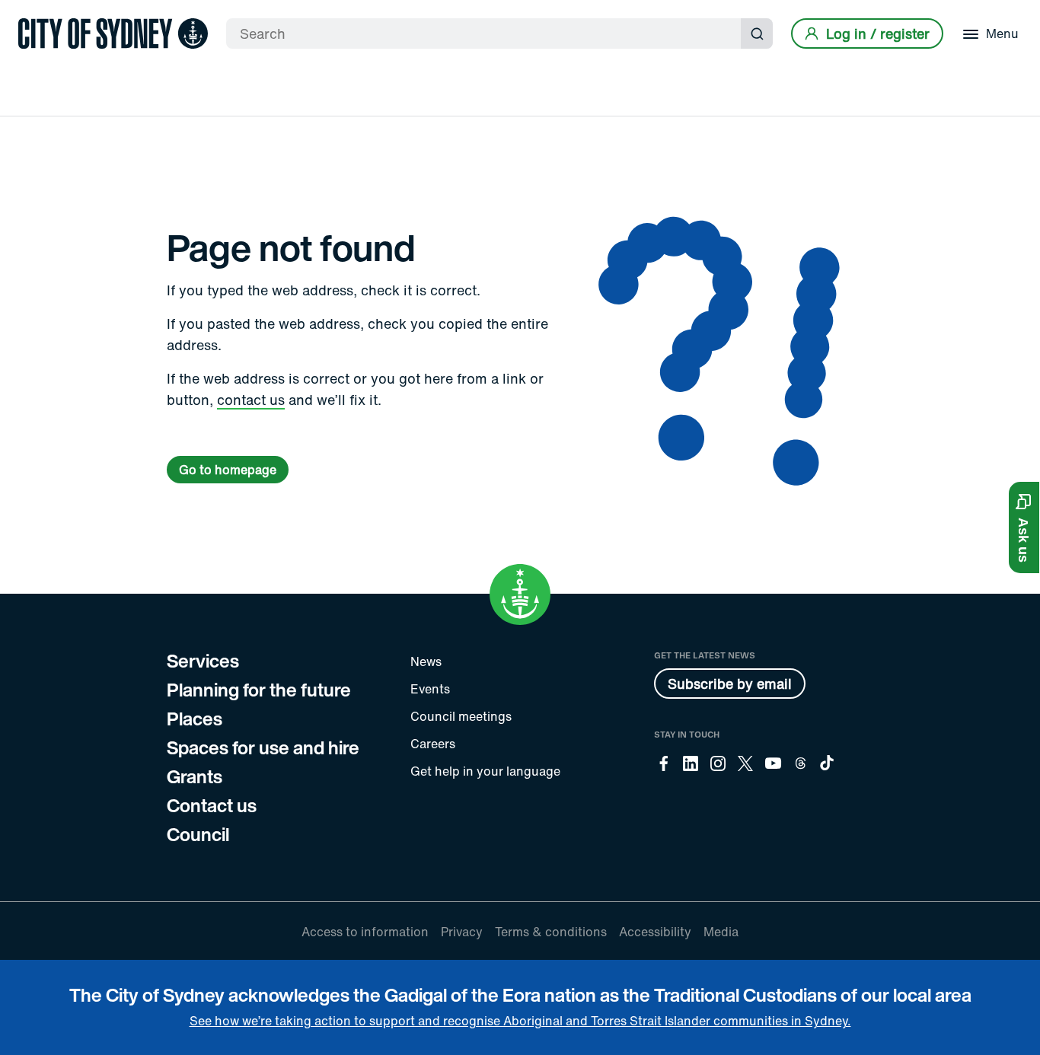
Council (198, 834)
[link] (113, 33)
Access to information (365, 932)
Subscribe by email (730, 683)
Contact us (212, 805)
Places (194, 718)
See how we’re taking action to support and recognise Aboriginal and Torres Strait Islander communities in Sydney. (520, 1021)
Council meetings (461, 716)
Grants (194, 776)
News (426, 661)
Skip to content (39, 13)
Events (430, 689)
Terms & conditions (551, 932)
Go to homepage (227, 470)
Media (721, 932)
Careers (432, 744)
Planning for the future (259, 689)
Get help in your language (485, 771)
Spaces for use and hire (263, 747)
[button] (1024, 527)
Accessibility (655, 932)
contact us (251, 400)
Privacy (462, 932)
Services (203, 660)
